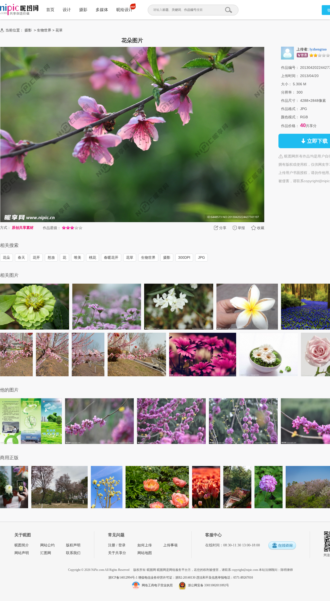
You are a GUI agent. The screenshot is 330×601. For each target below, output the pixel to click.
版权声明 (73, 545)
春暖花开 (111, 257)
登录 (122, 545)
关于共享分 (117, 553)
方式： (5, 228)
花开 (36, 257)
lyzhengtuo (318, 49)
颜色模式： (290, 117)
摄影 (83, 9)
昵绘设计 (124, 9)
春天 (21, 257)
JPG (201, 257)
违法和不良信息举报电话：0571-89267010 (224, 577)
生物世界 (44, 30)
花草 (59, 30)
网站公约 (47, 545)
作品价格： (290, 126)
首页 (50, 9)
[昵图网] (19, 9)
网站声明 (21, 553)
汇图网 (45, 553)
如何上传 (144, 545)
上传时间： (290, 76)
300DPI (184, 257)
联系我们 (73, 553)
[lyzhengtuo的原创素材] (287, 53)
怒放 (51, 257)
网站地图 (144, 553)
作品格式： (290, 109)
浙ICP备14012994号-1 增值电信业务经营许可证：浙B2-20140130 (152, 577)
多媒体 (102, 9)
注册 (111, 545)
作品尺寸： (290, 100)
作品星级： (52, 228)
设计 (67, 9)
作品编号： (290, 67)
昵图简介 (21, 545)
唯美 (77, 257)
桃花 (92, 257)
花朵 (6, 257)
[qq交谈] (282, 545)
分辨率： (288, 92)
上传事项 (170, 545)
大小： (286, 84)
